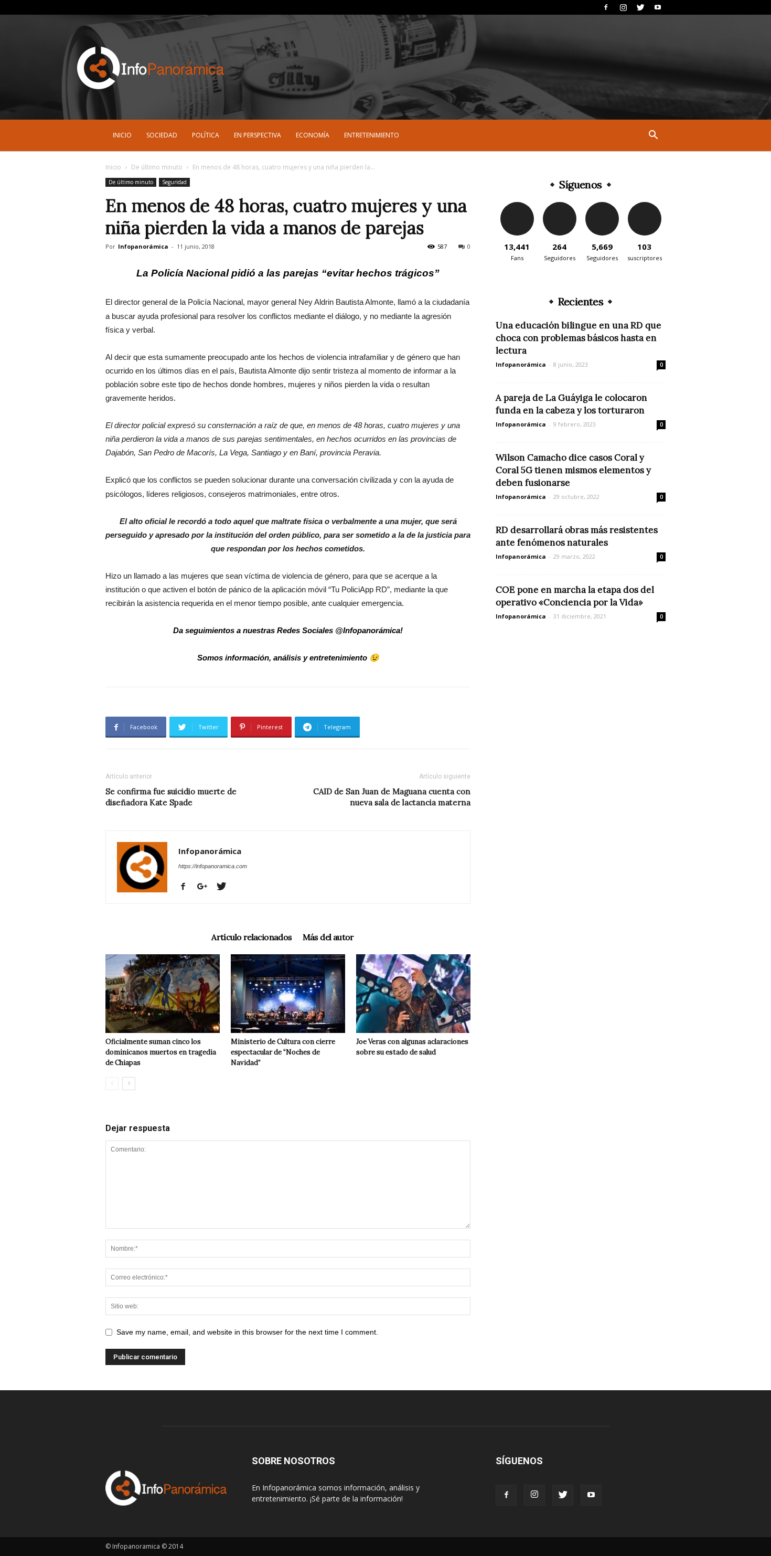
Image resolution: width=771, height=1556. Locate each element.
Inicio (122, 135)
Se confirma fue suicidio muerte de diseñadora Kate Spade (171, 796)
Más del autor (328, 937)
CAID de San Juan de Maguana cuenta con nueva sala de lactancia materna (391, 796)
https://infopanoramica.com (212, 866)
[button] (653, 136)
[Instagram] (623, 7)
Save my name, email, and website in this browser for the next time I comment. (247, 1332)
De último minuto (157, 167)
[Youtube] (658, 7)
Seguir (559, 206)
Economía (312, 135)
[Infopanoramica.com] (150, 68)
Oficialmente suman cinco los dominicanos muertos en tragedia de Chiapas (160, 1052)
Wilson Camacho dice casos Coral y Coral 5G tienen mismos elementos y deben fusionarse (573, 470)
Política (205, 135)
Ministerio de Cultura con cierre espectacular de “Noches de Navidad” (283, 1052)
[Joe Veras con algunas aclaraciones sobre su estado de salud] (413, 993)
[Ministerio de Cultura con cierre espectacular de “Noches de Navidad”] (288, 993)
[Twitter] (640, 7)
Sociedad (161, 135)
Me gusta (517, 206)
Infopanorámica (143, 246)
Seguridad (174, 182)
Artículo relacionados (251, 937)
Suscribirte (644, 206)
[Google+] (206, 887)
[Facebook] (606, 7)
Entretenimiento (371, 135)
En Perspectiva (257, 135)
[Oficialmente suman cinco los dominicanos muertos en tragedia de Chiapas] (162, 993)
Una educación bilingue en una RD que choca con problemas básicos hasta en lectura (578, 337)
